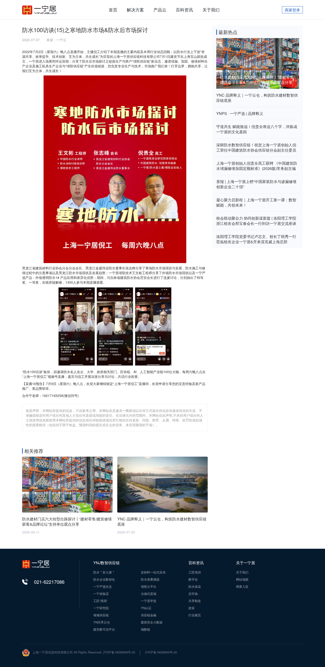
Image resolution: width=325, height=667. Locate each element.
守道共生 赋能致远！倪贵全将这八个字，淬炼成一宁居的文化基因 (256, 129)
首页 (113, 9)
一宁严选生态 (102, 586)
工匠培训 (194, 572)
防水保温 (194, 586)
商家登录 (292, 10)
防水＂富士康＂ (104, 572)
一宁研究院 (101, 608)
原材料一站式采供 (153, 572)
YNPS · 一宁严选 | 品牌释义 (239, 113)
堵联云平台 (148, 586)
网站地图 (242, 579)
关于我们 (211, 9)
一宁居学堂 (148, 601)
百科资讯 (184, 9)
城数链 (145, 629)
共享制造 (194, 601)
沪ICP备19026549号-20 (161, 652)
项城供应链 (101, 615)
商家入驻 (242, 586)
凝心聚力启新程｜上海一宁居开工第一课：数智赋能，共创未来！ (256, 202)
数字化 (193, 579)
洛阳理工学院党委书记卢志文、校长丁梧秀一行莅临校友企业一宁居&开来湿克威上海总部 (256, 239)
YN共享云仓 (101, 622)
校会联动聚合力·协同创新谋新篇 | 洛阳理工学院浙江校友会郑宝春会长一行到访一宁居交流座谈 (256, 221)
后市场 (193, 594)
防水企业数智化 (104, 579)
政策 (191, 608)
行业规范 (194, 615)
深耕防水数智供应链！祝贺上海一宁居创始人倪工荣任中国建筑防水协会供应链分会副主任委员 (256, 147)
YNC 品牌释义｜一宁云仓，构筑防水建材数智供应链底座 (257, 98)
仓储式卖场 (148, 594)
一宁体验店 (101, 594)
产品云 (159, 9)
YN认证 (146, 608)
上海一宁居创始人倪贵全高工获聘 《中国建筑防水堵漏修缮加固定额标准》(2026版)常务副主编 (256, 166)
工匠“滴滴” (100, 601)
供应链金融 (148, 615)
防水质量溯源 (150, 579)
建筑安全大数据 (151, 622)
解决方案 (135, 9)
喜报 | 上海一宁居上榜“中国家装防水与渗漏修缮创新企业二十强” (256, 184)
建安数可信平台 (104, 629)
